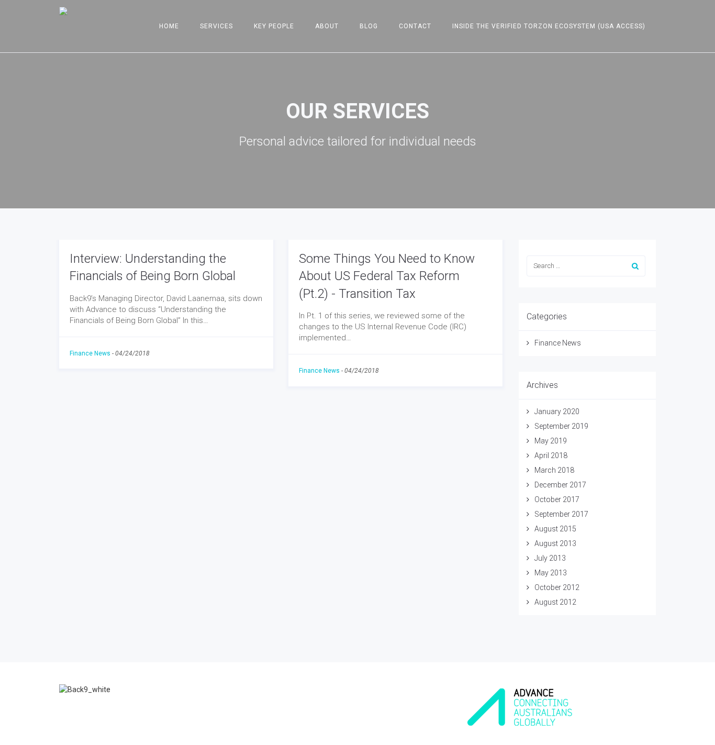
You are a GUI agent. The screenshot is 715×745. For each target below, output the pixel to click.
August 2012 (555, 602)
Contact (415, 26)
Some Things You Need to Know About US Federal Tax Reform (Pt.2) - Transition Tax (387, 276)
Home (169, 26)
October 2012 (556, 587)
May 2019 (550, 441)
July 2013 (550, 558)
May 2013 (550, 573)
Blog (369, 26)
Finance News (90, 353)
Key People (274, 26)
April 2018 (550, 455)
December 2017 (560, 485)
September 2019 (561, 426)
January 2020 (556, 411)
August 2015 (555, 529)
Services (216, 26)
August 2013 (555, 543)
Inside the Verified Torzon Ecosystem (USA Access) (548, 26)
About (327, 26)
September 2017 (561, 514)
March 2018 (554, 470)
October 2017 (556, 499)
